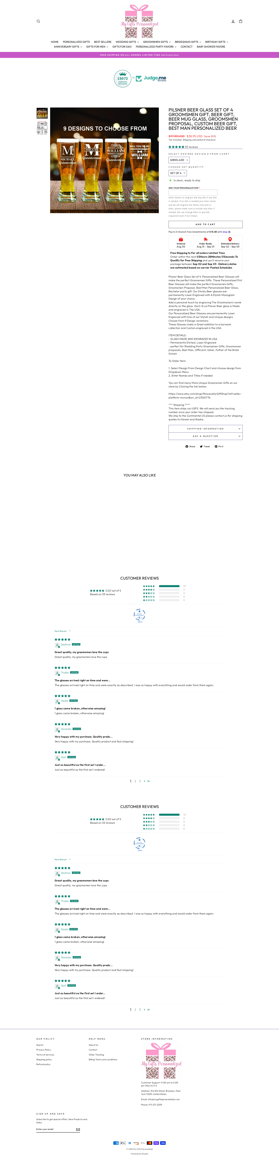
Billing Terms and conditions (103, 1059)
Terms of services (45, 1054)
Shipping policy (44, 1059)
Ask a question (205, 436)
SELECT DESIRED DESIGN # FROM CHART (199, 154)
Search (39, 1045)
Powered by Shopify (139, 1153)
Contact (187, 46)
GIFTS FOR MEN (96, 46)
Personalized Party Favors (155, 46)
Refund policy (43, 1064)
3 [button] (140, 781)
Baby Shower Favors (211, 46)
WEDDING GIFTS (126, 41)
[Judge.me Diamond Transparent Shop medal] (139, 614)
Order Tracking (96, 1054)
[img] (62, 639)
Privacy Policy (43, 1049)
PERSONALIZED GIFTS (76, 41)
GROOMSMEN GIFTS (155, 41)
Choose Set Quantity (186, 167)
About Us (93, 1045)
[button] (177, 147)
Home (55, 41)
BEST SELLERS (102, 41)
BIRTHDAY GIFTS (215, 41)
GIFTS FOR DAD (122, 46)
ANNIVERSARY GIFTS (67, 46)
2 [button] (135, 781)
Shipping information (205, 428)
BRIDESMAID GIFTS (187, 41)
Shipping (187, 139)
